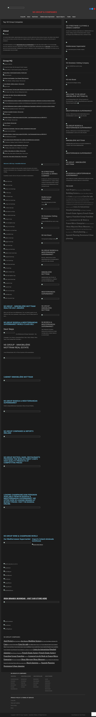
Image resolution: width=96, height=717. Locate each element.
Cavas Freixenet (14, 649)
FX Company (12, 686)
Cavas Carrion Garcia (18, 646)
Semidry (39, 663)
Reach (73, 16)
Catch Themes (82, 714)
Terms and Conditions (15, 703)
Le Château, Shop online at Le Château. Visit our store (14, 151)
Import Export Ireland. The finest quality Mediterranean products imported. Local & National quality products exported (27, 89)
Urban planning (18, 666)
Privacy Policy (14, 705)
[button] (35, 16)
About (28, 16)
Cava (5, 644)
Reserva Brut (16, 663)
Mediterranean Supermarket (47, 16)
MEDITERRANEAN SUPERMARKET (25, 44)
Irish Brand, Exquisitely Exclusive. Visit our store (13, 111)
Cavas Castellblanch (27, 646)
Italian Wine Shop (47, 686)
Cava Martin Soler (32, 644)
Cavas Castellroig (54, 646)
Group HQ (23, 16)
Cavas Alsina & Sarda (46, 644)
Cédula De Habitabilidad (41, 649)
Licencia (31, 656)
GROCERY (47, 46)
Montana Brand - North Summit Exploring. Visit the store (15, 72)
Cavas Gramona (20, 649)
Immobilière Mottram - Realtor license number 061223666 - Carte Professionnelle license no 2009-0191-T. (25, 117)
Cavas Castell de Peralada (45, 646)
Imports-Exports (60, 16)
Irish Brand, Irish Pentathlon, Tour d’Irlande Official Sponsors (16, 78)
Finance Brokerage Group (14, 688)
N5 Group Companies (16, 659)
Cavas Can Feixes (10, 646)
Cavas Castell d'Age (36, 646)
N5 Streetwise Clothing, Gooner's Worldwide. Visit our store (15, 145)
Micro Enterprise (78, 223)
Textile (69, 16)
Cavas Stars (31, 649)
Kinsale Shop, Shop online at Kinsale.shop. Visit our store (15, 156)
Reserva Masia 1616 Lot (22, 663)
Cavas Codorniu (7, 649)
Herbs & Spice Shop (47, 688)
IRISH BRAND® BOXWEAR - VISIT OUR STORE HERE (25, 598)
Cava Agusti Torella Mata (13, 644)
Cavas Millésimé (26, 649)
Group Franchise (17, 656)
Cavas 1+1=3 (39, 644)
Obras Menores (39, 659)
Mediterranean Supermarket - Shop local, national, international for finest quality (19, 128)
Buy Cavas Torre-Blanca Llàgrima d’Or (49, 641)
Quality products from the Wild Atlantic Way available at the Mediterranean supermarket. (21, 139)
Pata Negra (46, 659)
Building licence (34, 641)
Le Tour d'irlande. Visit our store (9, 123)
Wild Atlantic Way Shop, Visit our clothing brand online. (14, 95)
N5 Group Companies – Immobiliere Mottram (28, 714)
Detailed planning (73, 210)
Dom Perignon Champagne (16, 653)
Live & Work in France (44, 656)
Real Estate (35, 16)
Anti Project (8, 641)
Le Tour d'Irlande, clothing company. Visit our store (13, 84)
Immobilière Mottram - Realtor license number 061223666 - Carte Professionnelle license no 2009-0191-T (25, 134)
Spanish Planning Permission (77, 235)
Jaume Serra (26, 656)
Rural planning (32, 663)
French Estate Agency (30, 653)
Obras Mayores (27, 659)
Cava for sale (23, 644)
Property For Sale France (54, 659)
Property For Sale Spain (8, 663)
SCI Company (23, 686)
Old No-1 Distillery (36, 686)
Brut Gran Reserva (17, 641)
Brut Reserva (24, 641)
